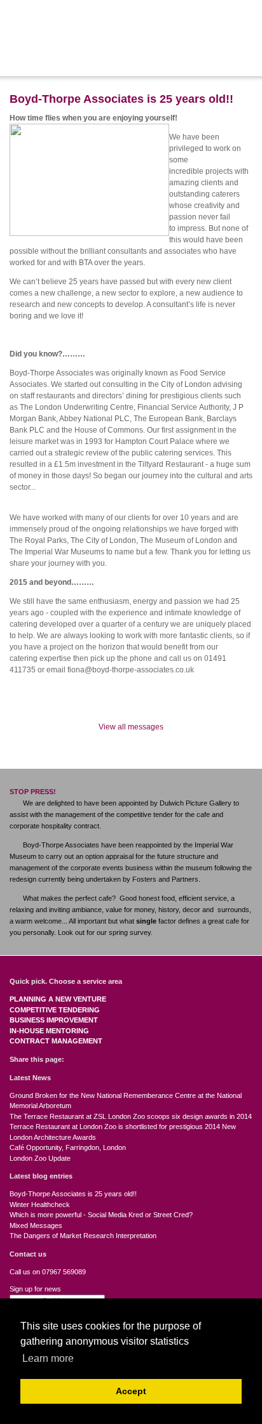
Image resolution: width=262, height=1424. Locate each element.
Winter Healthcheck (40, 1204)
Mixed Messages (36, 1225)
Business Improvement (54, 1020)
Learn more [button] (48, 1358)
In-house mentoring (49, 1031)
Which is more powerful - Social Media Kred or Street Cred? (101, 1214)
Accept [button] (131, 1391)
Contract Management (56, 1041)
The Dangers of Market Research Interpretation (83, 1235)
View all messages (131, 726)
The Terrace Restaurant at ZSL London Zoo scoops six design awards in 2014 (131, 1116)
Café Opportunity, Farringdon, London (68, 1147)
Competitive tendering (55, 1010)
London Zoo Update (40, 1158)
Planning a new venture (58, 999)
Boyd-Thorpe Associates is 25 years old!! (73, 1194)
